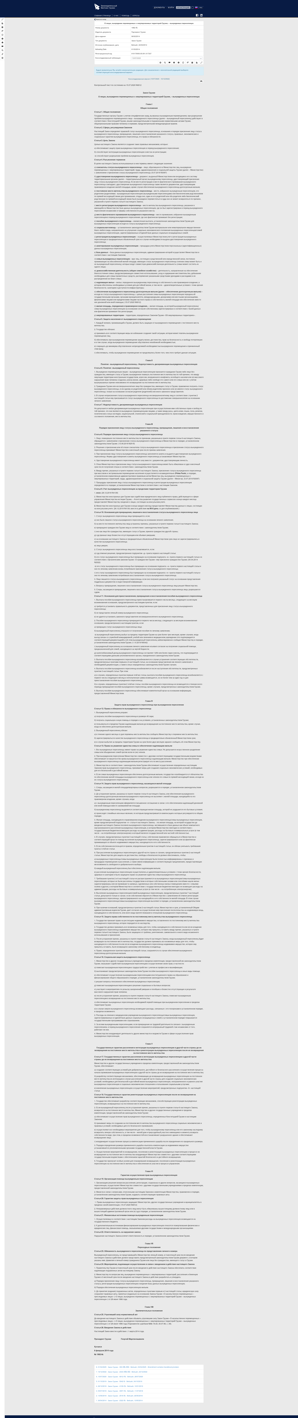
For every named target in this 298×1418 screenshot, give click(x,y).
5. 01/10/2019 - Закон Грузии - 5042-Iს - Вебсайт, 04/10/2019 (119, 1381)
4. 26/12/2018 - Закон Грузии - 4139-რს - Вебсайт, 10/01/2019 (119, 1386)
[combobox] (199, 7)
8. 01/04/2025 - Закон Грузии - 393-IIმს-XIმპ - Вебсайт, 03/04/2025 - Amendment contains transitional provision (137, 1367)
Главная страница (102, 15)
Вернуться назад (101, 19)
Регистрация (183, 7)
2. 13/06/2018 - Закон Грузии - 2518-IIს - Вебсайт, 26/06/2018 (119, 1395)
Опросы (135, 15)
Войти (171, 7)
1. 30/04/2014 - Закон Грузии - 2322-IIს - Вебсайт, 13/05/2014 (119, 1400)
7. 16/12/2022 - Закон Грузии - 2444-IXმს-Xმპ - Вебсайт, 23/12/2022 (121, 1372)
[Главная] (108, 7)
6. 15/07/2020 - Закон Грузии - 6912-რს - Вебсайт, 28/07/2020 (119, 1376)
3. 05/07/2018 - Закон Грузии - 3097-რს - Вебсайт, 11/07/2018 (119, 1391)
